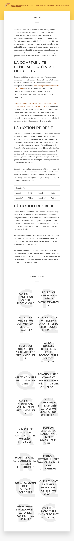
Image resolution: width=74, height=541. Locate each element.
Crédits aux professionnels (45, 5)
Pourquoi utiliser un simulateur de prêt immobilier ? (25, 352)
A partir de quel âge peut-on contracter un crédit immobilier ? (25, 435)
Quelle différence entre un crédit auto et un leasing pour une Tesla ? (48, 407)
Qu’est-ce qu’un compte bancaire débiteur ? (25, 488)
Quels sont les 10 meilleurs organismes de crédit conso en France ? (48, 324)
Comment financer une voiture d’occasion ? (25, 299)
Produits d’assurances (63, 5)
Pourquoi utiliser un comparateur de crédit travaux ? (25, 324)
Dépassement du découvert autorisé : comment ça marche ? (25, 513)
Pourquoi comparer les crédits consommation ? (48, 298)
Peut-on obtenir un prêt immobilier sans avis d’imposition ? (48, 462)
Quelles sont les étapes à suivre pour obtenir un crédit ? (48, 487)
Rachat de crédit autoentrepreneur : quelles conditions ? (25, 462)
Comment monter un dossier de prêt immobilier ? (48, 513)
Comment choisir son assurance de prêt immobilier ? (25, 407)
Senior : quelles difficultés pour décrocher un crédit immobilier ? (48, 352)
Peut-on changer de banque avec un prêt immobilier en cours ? (49, 436)
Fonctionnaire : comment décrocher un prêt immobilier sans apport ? (48, 380)
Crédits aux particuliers (26, 5)
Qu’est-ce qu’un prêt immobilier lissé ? (25, 380)
